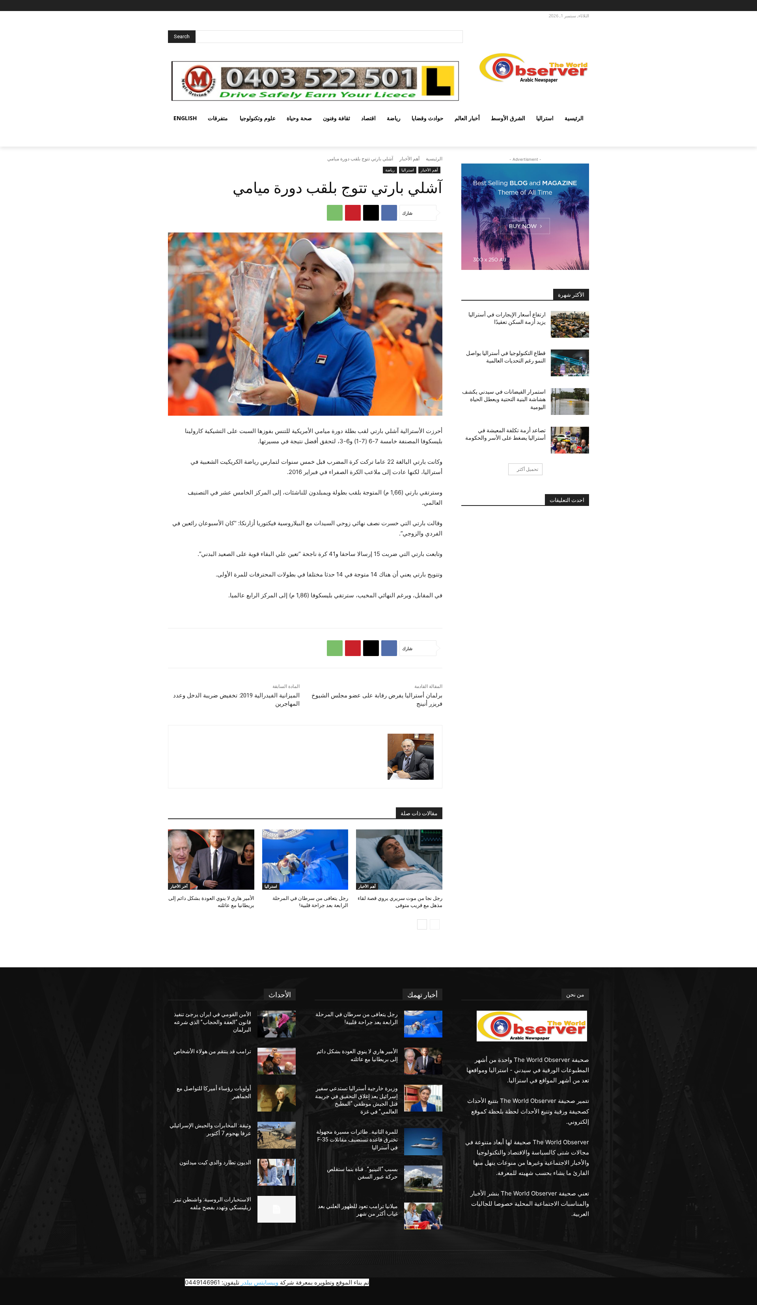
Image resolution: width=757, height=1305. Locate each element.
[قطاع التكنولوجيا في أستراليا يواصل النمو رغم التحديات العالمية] (570, 362)
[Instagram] (571, 5)
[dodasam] (411, 757)
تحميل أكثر (527, 469)
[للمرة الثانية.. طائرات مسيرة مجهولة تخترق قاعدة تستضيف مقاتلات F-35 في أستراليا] (423, 1141)
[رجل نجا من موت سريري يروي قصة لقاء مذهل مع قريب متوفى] (399, 859)
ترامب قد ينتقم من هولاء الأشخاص (212, 1051)
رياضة (390, 170)
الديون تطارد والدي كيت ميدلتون (215, 1162)
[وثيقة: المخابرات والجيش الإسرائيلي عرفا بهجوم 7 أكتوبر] (276, 1135)
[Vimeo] (549, 5)
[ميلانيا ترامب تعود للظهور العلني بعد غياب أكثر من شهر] (423, 1216)
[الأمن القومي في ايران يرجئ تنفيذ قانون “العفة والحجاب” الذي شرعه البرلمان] (276, 1024)
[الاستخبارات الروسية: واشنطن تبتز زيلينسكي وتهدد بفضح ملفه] (276, 1209)
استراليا (407, 170)
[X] (560, 5)
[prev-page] (435, 924)
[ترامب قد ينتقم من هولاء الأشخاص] (276, 1061)
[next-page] (422, 924)
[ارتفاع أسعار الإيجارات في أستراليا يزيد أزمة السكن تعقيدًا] (570, 324)
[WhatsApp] (335, 213)
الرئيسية (434, 158)
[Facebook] (582, 5)
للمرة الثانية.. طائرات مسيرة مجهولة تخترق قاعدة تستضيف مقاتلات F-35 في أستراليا (357, 1139)
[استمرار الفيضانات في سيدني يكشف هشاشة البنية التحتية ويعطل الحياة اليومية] (570, 401)
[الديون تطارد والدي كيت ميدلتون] (276, 1172)
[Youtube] (540, 5)
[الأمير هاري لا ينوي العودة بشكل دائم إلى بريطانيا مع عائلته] (211, 859)
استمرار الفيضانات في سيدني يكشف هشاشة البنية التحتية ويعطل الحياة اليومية (504, 399)
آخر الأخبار (179, 886)
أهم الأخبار (409, 158)
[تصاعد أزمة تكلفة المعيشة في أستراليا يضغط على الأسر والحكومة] (570, 440)
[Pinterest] (353, 213)
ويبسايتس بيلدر (259, 1282)
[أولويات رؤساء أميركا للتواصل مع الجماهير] (276, 1098)
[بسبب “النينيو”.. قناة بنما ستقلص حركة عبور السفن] (423, 1179)
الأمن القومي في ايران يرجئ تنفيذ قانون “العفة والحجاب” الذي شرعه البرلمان (212, 1022)
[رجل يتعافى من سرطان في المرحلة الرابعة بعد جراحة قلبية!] (305, 859)
